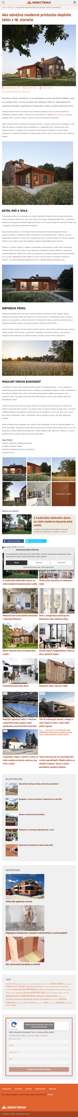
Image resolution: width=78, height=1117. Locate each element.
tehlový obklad (29, 1003)
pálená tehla (65, 993)
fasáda (48, 984)
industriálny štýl (67, 984)
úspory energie (11, 1005)
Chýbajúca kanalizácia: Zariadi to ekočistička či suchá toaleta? (36, 933)
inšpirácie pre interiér (15, 986)
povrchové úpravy (11, 993)
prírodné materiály (57, 993)
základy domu (68, 1003)
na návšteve (8, 92)
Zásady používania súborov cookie (31, 567)
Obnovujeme (40, 1089)
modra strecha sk (55, 986)
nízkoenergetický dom (51, 990)
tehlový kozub (19, 1003)
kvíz (43, 986)
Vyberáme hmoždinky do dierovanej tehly (36, 845)
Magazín (11, 7)
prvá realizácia (58, 115)
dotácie (41, 984)
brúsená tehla (11, 984)
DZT (45, 984)
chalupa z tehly (25, 984)
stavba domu (51, 996)
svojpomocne (27, 999)
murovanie (17, 990)
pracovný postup (23, 993)
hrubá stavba (56, 984)
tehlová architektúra (41, 999)
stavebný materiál (13, 999)
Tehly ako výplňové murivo (19, 901)
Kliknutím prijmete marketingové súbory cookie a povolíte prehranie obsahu (39, 1026)
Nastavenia (61, 562)
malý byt (47, 986)
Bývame (29, 1089)
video (45, 1002)
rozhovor (40, 996)
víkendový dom (52, 1003)
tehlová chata (54, 999)
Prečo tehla (49, 993)
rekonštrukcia (17, 92)
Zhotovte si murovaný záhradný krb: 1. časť (36, 830)
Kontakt (50, 1094)
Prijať (16, 562)
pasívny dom (67, 989)
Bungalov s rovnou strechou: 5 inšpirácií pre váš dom (40, 799)
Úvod (4, 7)
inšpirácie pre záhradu (33, 987)
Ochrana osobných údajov (47, 567)
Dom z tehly (39, 2)
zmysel (60, 1002)
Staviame (18, 1089)
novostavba (40, 990)
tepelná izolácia (39, 1003)
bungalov (19, 984)
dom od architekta (35, 984)
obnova (61, 990)
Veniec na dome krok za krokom (32, 815)
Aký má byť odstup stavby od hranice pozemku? (38, 784)
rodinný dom (26, 92)
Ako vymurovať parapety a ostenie (23, 964)
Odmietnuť (39, 562)
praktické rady (37, 992)
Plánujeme (6, 1089)
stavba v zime (61, 996)
